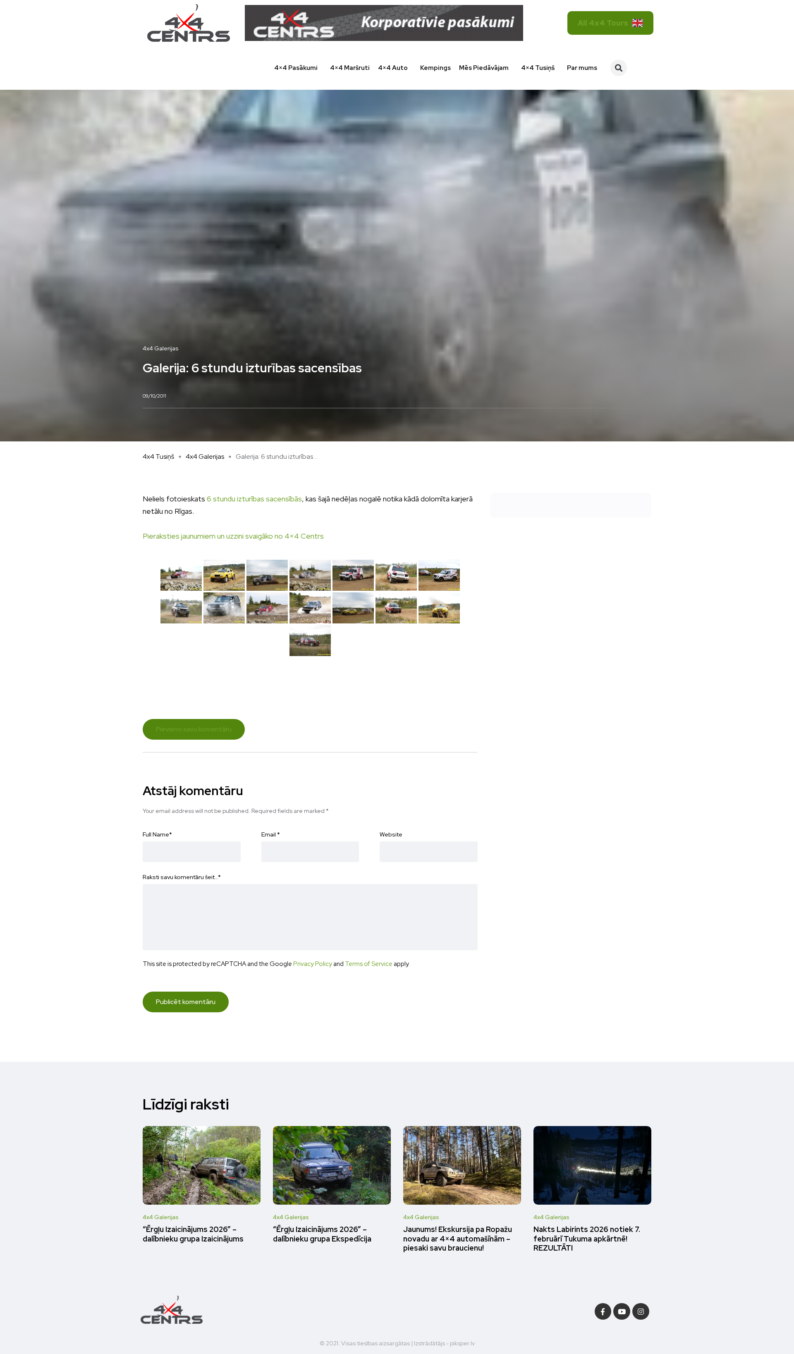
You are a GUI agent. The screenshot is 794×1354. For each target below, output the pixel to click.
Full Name (157, 834)
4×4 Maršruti (350, 68)
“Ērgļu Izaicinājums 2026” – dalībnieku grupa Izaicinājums (193, 1234)
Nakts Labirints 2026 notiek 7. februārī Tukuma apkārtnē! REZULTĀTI (586, 1239)
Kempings (435, 68)
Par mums (582, 68)
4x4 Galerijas (205, 456)
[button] (618, 68)
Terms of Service (368, 963)
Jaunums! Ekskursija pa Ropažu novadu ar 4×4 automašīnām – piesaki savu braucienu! (457, 1239)
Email (270, 834)
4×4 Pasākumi (296, 68)
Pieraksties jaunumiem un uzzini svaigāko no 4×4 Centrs (233, 536)
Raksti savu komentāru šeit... (182, 877)
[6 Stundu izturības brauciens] (181, 575)
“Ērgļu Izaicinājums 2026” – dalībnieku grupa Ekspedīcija (322, 1234)
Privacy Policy (312, 963)
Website (391, 834)
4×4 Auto (393, 68)
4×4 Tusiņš (538, 68)
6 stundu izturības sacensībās (254, 498)
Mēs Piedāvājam (484, 68)
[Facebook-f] (603, 1311)
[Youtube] (621, 1311)
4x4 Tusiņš (158, 456)
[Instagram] (640, 1311)
